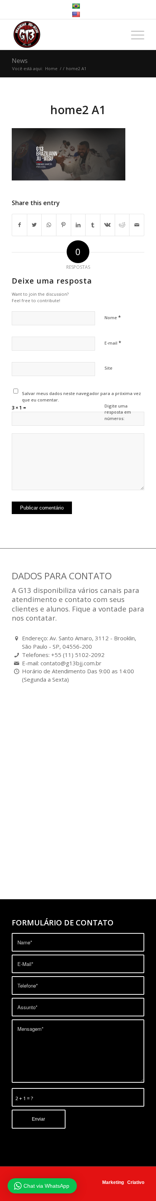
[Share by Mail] (136, 224)
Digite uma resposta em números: (118, 412)
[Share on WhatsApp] (49, 224)
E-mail (113, 342)
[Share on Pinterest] (63, 224)
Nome (113, 317)
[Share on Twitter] (34, 224)
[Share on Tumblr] (93, 224)
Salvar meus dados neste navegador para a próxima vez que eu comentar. (81, 396)
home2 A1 (78, 110)
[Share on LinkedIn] (78, 224)
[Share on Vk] (107, 224)
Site (108, 368)
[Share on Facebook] (19, 224)
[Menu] (133, 34)
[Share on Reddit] (122, 224)
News (20, 60)
